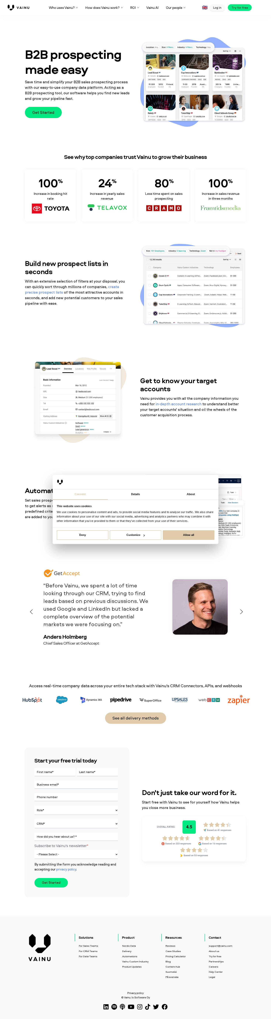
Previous (30, 611)
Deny (82, 535)
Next (240, 611)
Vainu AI (152, 7)
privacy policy (66, 869)
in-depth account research (178, 403)
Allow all (188, 535)
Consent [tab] (80, 494)
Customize (133, 535)
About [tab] (191, 494)
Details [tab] (135, 494)
